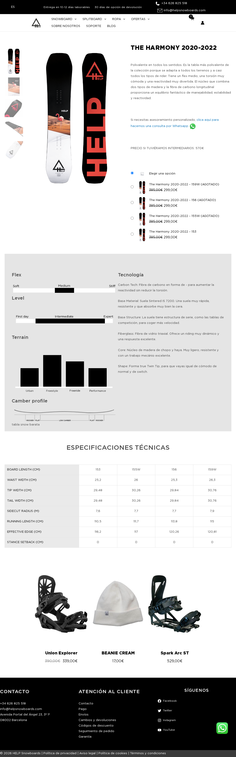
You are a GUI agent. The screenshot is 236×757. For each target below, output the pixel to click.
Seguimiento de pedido (96, 731)
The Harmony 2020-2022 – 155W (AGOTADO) (184, 216)
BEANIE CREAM (118, 653)
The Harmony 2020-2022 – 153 (172, 231)
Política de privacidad (60, 753)
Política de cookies (112, 753)
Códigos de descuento (96, 725)
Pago (83, 709)
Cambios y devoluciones (97, 720)
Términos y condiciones (148, 753)
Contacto (86, 703)
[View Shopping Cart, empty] (192, 22)
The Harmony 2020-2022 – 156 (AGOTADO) (182, 200)
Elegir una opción (162, 173)
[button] (74, 19)
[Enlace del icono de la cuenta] (202, 23)
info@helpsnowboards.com (21, 709)
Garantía (85, 736)
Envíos (83, 714)
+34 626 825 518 (13, 703)
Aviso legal (87, 753)
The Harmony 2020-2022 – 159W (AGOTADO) (184, 184)
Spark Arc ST (175, 653)
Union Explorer (61, 653)
